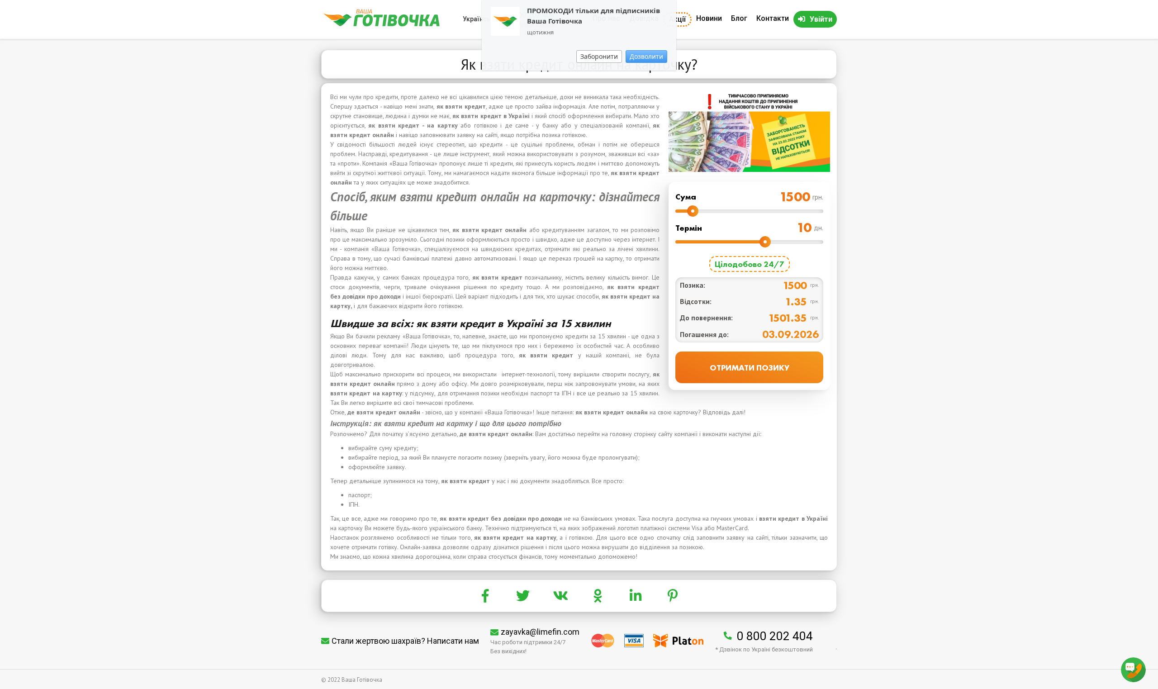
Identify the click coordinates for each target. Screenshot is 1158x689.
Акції (677, 19)
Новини (709, 18)
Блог (739, 18)
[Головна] (381, 24)
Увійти (821, 19)
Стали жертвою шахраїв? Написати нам (405, 641)
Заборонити (599, 56)
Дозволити (646, 56)
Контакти (772, 18)
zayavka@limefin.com (540, 632)
